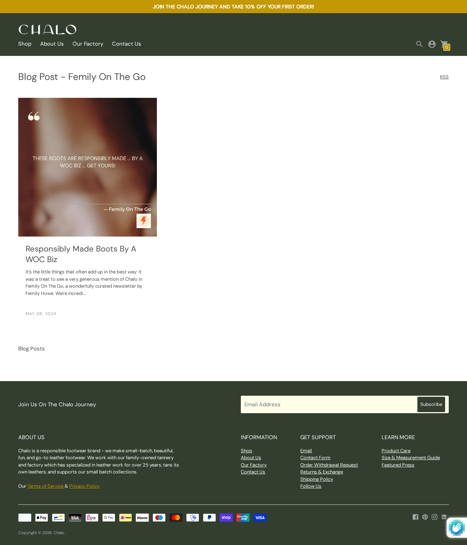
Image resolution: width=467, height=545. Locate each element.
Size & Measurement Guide (411, 457)
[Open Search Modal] (419, 44)
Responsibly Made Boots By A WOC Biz (81, 254)
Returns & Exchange (321, 472)
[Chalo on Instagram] (434, 516)
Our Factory (88, 43)
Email (306, 451)
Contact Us (126, 43)
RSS (444, 77)
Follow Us (310, 486)
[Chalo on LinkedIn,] (444, 516)
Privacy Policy (84, 486)
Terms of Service (45, 486)
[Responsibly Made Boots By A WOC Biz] (87, 167)
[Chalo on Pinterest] (425, 516)
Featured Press (398, 465)
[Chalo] (47, 30)
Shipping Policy (316, 479)
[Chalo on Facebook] (415, 516)
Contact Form (315, 457)
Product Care (396, 451)
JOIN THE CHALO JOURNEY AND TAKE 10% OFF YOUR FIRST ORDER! (233, 6)
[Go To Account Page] (432, 44)
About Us (52, 43)
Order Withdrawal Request (329, 465)
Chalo (59, 532)
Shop (24, 43)
